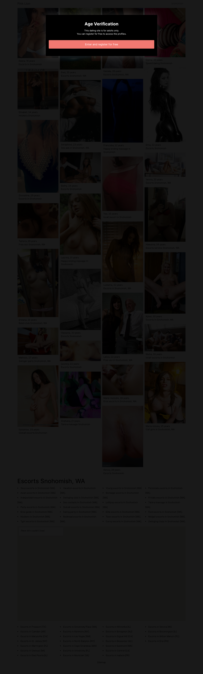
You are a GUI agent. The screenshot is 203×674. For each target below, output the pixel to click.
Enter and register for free (101, 44)
